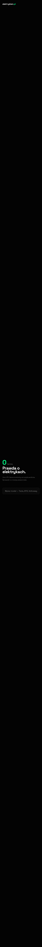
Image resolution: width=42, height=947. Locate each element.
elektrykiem (9, 4)
